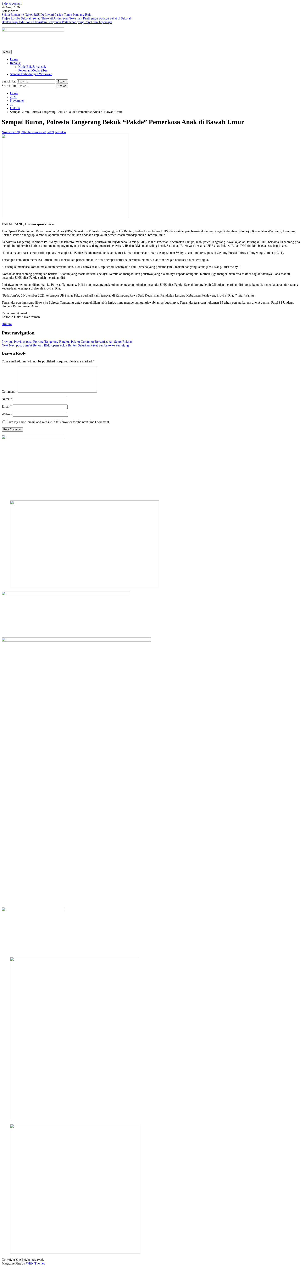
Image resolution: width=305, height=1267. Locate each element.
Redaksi (15, 63)
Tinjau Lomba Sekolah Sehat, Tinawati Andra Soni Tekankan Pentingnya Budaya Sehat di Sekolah (67, 18)
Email (7, 406)
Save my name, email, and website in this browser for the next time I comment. (58, 422)
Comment (9, 391)
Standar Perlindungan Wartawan (31, 74)
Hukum (7, 324)
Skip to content (11, 3)
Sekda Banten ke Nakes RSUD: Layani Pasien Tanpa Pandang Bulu (47, 14)
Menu (6, 51)
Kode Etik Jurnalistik (32, 66)
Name (7, 399)
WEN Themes (35, 1263)
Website (7, 414)
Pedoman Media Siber (32, 70)
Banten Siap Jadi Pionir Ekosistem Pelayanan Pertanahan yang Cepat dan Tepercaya (57, 22)
